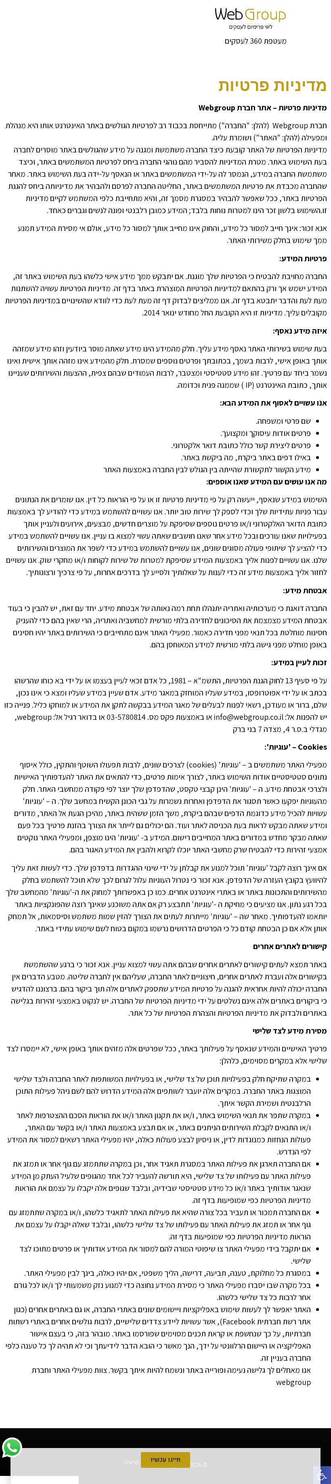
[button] (322, 1475)
